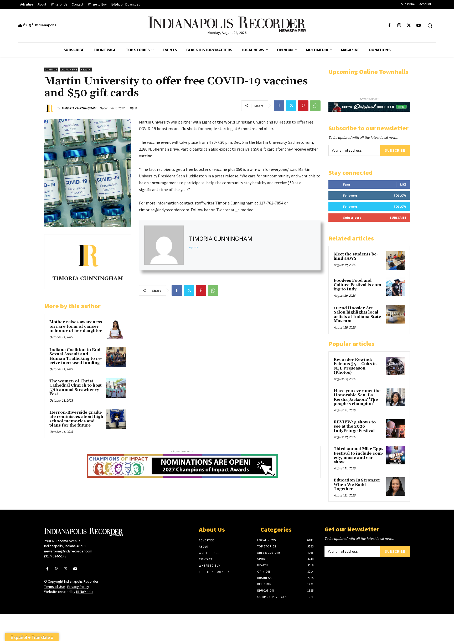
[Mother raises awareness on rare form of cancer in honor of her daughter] (116, 329)
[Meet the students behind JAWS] (395, 260)
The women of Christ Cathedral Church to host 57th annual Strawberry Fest (75, 388)
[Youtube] (418, 25)
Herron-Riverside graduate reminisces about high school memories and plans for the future (76, 419)
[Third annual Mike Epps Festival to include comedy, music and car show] (395, 455)
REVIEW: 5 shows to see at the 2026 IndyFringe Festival (355, 426)
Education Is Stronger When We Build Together (357, 484)
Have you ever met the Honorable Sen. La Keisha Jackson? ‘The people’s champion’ (357, 397)
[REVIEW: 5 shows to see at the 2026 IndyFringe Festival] (395, 428)
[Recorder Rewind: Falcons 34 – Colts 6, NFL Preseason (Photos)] (395, 366)
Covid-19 (51, 69)
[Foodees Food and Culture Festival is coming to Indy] (395, 287)
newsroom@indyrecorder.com (68, 551)
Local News (69, 69)
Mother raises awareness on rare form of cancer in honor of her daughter (75, 326)
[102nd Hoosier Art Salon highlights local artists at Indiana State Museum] (395, 314)
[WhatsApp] (315, 105)
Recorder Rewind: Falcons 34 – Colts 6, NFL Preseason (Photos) (355, 366)
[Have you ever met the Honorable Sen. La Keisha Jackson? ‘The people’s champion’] (395, 397)
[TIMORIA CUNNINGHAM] (50, 108)
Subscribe (395, 150)
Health (86, 69)
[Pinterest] (303, 105)
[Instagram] (399, 25)
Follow (400, 195)
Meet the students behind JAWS (356, 256)
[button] (430, 25)
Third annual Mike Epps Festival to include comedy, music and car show (358, 456)
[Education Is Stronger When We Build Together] (395, 486)
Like (403, 184)
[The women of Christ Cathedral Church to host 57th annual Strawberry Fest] (116, 388)
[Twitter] (408, 25)
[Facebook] (389, 25)
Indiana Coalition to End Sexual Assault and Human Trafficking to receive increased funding (75, 356)
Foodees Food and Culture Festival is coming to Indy (358, 285)
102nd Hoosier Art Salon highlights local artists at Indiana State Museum (357, 315)
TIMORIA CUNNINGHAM (78, 108)
